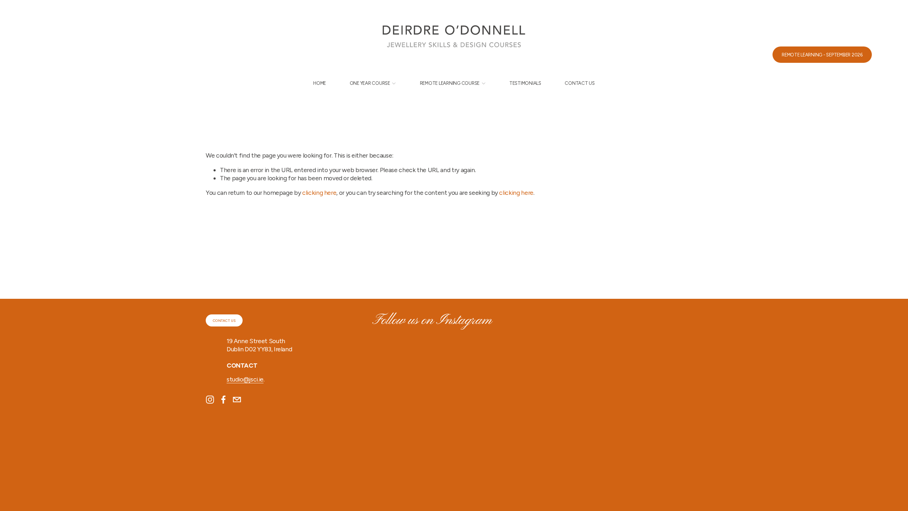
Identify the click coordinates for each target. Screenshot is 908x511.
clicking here (319, 192)
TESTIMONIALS (525, 83)
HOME (319, 83)
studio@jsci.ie (245, 379)
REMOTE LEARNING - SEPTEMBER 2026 (822, 54)
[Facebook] (223, 399)
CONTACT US (579, 83)
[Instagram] (210, 399)
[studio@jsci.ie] (237, 399)
